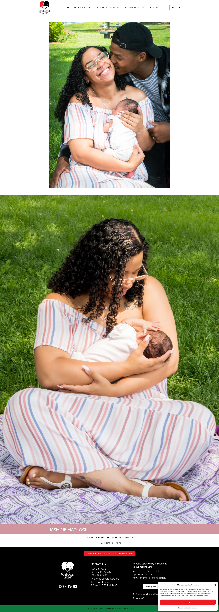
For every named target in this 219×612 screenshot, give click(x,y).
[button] (214, 585)
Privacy (194, 608)
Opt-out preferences (184, 608)
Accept (188, 602)
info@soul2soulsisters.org (105, 578)
